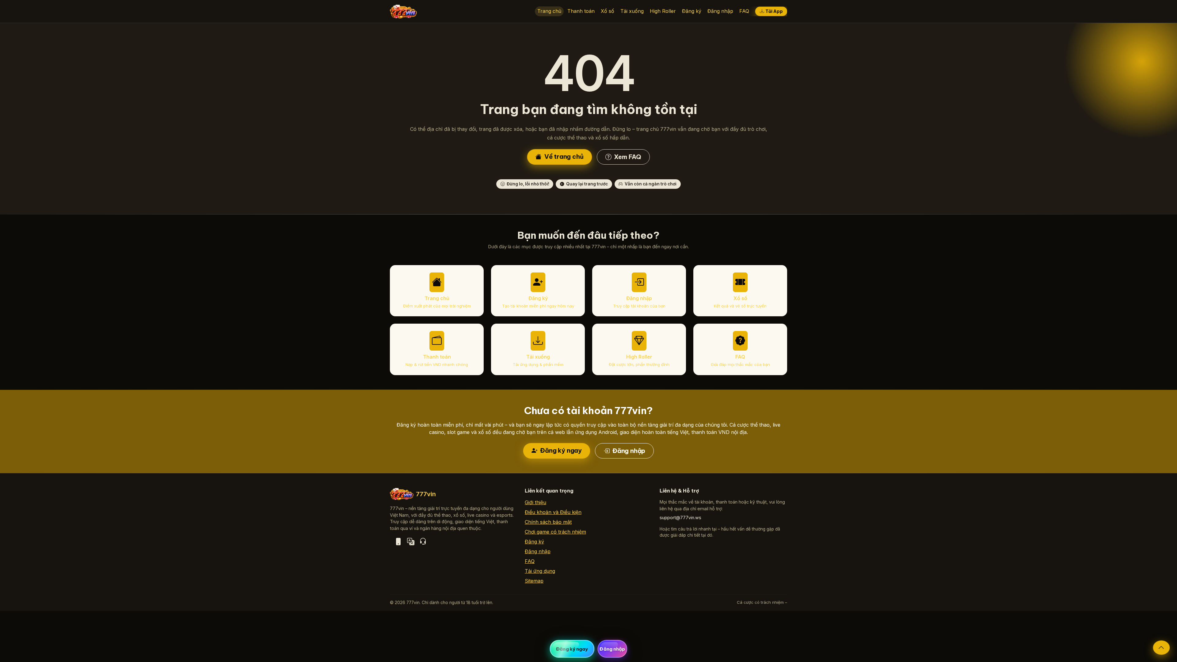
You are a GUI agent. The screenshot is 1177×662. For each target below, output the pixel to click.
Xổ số (607, 11)
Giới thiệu (535, 502)
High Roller (663, 11)
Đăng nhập (720, 11)
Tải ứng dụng (540, 571)
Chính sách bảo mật (548, 522)
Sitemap (534, 581)
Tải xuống (632, 11)
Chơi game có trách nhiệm (555, 532)
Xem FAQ (627, 157)
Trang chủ (549, 11)
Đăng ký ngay (560, 450)
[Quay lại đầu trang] (1161, 648)
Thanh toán (581, 11)
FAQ (744, 11)
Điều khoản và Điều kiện (553, 512)
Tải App (774, 11)
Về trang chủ (563, 156)
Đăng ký (691, 11)
